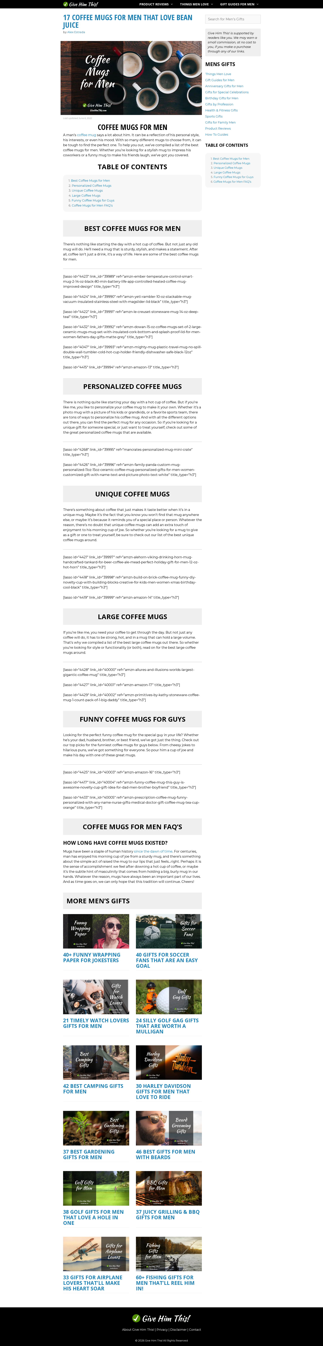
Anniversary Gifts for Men (224, 86)
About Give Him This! (138, 1330)
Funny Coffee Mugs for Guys (93, 200)
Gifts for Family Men (220, 122)
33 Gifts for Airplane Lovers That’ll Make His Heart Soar (92, 1283)
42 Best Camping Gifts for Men (93, 1088)
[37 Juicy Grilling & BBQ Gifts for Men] (169, 1203)
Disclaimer (178, 1330)
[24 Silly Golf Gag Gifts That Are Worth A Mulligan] (169, 1012)
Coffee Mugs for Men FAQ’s (92, 205)
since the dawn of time (153, 851)
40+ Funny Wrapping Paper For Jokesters (91, 957)
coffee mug (86, 135)
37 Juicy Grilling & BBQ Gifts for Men (168, 1214)
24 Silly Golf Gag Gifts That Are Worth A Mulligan (167, 1026)
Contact (195, 1330)
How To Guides (216, 134)
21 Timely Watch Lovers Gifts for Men (96, 1023)
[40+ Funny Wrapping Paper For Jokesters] (96, 946)
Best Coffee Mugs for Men (90, 181)
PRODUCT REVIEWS (154, 4)
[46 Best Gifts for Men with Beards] (169, 1143)
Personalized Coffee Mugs (91, 186)
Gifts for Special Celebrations (227, 92)
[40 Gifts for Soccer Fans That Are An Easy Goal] (169, 946)
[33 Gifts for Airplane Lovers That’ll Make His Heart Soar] (96, 1269)
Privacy (162, 1330)
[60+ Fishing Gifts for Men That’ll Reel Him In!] (169, 1269)
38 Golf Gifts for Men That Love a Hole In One (93, 1217)
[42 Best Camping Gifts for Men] (96, 1077)
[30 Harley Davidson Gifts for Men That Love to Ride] (169, 1077)
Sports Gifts (214, 116)
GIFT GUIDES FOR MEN (237, 4)
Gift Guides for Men (220, 80)
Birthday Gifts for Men (221, 98)
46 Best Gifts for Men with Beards (165, 1154)
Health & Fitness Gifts (221, 110)
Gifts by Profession (219, 104)
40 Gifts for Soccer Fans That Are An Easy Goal (167, 960)
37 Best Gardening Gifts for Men (89, 1154)
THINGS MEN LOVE (194, 4)
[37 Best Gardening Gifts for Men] (96, 1143)
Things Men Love (218, 74)
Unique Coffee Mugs (87, 190)
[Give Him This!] (80, 4)
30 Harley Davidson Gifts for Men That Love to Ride (163, 1091)
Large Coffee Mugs (86, 195)
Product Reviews (218, 128)
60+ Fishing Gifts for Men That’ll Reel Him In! (165, 1283)
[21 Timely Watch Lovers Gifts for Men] (96, 1012)
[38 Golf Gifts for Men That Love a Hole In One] (96, 1203)
